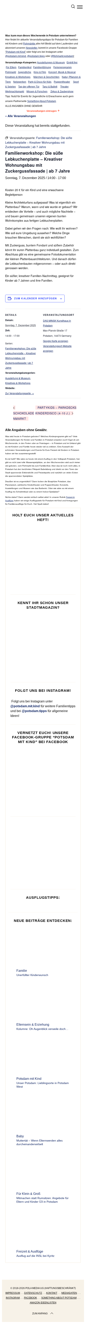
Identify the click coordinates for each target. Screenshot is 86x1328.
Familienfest (24, 67)
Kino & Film (40, 72)
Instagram (13, 1297)
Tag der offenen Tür (28, 86)
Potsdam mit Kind (15, 51)
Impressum (12, 1293)
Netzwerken (19, 81)
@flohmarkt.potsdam (62, 56)
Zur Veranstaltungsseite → (19, 393)
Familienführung (42, 67)
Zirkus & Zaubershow (61, 91)
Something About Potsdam (41, 101)
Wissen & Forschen (36, 91)
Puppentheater (62, 81)
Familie (21, 970)
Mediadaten (69, 1293)
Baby (20, 1136)
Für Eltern (11, 67)
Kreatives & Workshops (17, 77)
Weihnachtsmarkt (14, 91)
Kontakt (51, 1293)
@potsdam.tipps (36, 56)
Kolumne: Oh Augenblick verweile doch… (42, 1028)
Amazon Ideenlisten (43, 1302)
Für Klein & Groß (28, 1193)
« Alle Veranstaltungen (20, 116)
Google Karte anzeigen (55, 341)
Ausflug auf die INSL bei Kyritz (35, 1255)
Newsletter (31, 47)
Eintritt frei (72, 62)
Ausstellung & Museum (17, 378)
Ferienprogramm (62, 67)
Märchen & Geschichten (46, 77)
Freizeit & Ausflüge (29, 1251)
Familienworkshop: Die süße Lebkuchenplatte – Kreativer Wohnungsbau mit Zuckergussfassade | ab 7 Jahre (20, 358)
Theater (64, 86)
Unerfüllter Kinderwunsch (32, 975)
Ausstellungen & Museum (51, 62)
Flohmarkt (10, 72)
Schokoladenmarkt (23, 415)
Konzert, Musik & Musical (62, 72)
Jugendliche (24, 72)
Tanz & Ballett (49, 86)
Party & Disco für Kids (39, 81)
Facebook (30, 1297)
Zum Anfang (40, 1313)
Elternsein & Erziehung (32, 1024)
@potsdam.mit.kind (15, 56)
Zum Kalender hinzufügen (35, 298)
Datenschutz (33, 1293)
